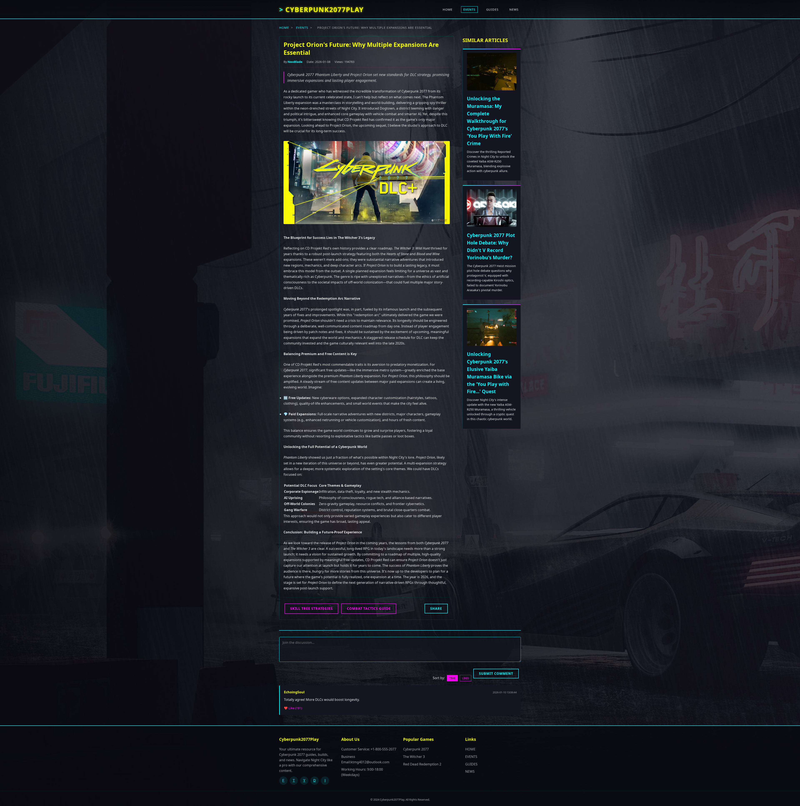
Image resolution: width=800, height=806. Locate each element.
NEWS (514, 9)
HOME (447, 9)
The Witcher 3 (414, 756)
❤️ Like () (293, 708)
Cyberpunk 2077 (416, 749)
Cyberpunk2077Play (324, 9)
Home (284, 28)
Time (452, 678)
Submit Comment (496, 673)
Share (436, 608)
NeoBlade (295, 62)
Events (302, 28)
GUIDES (492, 9)
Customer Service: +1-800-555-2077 (368, 749)
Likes (465, 678)
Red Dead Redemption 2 (422, 764)
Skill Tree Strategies (311, 608)
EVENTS (469, 9)
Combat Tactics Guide (369, 608)
